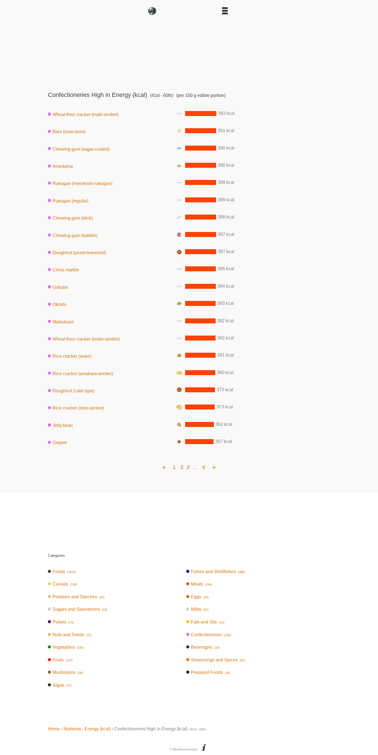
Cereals (65, 584)
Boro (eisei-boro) (69, 131)
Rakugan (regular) (70, 200)
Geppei (60, 442)
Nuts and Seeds (72, 634)
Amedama (63, 166)
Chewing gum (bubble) (75, 235)
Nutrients (72, 728)
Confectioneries (211, 634)
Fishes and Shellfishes (218, 571)
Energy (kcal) (98, 728)
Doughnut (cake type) (74, 390)
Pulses (63, 622)
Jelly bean (63, 425)
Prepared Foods (210, 672)
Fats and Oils (207, 622)
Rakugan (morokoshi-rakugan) (82, 183)
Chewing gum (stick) (73, 218)
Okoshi (59, 304)
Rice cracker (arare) (72, 356)
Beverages (205, 647)
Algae (62, 685)
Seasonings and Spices (218, 660)
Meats (201, 584)
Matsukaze (63, 321)
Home (54, 728)
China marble (66, 269)
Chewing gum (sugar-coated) (81, 148)
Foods (64, 571)
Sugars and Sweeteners (80, 609)
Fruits (63, 660)
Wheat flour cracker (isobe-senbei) (86, 339)
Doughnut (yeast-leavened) (79, 252)
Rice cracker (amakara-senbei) (83, 373)
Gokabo (60, 287)
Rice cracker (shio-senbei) (78, 408)
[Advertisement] (189, 51)
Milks (200, 609)
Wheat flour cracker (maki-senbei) (85, 114)
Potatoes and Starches (79, 596)
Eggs (200, 596)
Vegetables (68, 647)
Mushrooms (68, 672)
